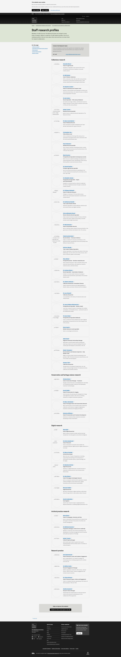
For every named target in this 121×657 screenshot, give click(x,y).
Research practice (35, 53)
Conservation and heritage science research (40, 48)
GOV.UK (87, 654)
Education (78, 20)
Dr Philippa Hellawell (68, 190)
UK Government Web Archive (66, 626)
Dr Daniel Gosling (67, 166)
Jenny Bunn (66, 515)
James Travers (67, 538)
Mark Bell (65, 429)
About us (48, 626)
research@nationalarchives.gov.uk (73, 54)
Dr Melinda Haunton (68, 527)
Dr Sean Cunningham (68, 121)
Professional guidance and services (82, 21)
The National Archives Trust (66, 634)
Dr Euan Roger (67, 316)
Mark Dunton (66, 155)
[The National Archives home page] (34, 20)
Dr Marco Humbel (67, 452)
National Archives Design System (67, 638)
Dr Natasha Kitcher (68, 464)
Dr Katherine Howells (68, 201)
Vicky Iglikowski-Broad (69, 213)
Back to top (35, 618)
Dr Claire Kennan (67, 577)
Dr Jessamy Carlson (68, 86)
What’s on (63, 20)
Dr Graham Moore (67, 270)
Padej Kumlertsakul (68, 236)
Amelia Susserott (67, 589)
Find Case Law (63, 630)
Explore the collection (66, 21)
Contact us (49, 628)
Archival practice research (36, 51)
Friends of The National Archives (67, 636)
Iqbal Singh (66, 338)
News (48, 630)
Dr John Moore (67, 476)
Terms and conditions (65, 648)
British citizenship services (51, 642)
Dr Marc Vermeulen (68, 401)
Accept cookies (36, 10)
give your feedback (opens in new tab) (57, 13)
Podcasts (48, 634)
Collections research (35, 46)
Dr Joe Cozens (66, 98)
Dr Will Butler (66, 75)
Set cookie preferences (55, 10)
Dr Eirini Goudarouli (68, 441)
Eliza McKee (66, 258)
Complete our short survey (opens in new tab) (60, 609)
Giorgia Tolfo (66, 362)
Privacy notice (72, 648)
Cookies (77, 648)
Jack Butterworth (67, 554)
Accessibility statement (47, 648)
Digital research (35, 50)
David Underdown (68, 499)
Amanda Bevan (67, 63)
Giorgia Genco (66, 379)
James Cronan (66, 109)
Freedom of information (56, 648)
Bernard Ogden (67, 487)
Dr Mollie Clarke (67, 566)
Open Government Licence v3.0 (53, 653)
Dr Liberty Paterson (68, 281)
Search (84, 16)
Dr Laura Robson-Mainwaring (71, 304)
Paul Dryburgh (67, 143)
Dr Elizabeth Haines (68, 178)
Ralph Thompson (67, 350)
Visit (62, 18)
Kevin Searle (66, 327)
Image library (49, 636)
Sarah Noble (66, 390)
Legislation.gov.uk (64, 628)
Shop (88, 16)
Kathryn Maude (67, 247)
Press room (49, 638)
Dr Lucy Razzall (67, 293)
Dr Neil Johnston (67, 224)
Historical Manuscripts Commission (53, 644)
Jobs (47, 640)
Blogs (48, 632)
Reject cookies (45, 10)
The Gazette (63, 632)
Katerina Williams (68, 413)
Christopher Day (67, 132)
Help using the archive (80, 18)
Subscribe (79, 633)
